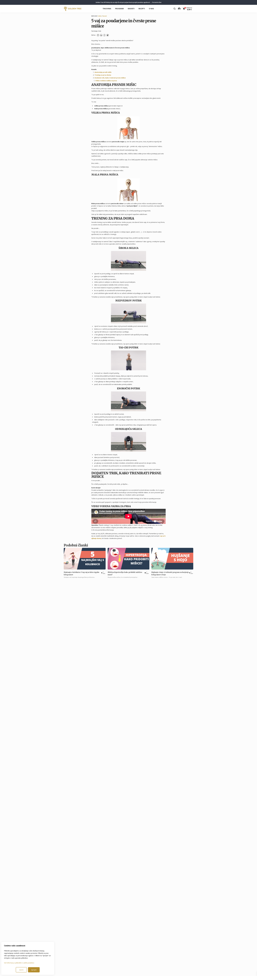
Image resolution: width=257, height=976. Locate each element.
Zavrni (21, 970)
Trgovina (107, 9)
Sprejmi (33, 970)
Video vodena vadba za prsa (106, 81)
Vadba (99, 16)
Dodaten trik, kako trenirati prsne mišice (110, 78)
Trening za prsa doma (103, 75)
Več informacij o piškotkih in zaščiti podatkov (19, 963)
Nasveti (131, 9)
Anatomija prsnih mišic (103, 72)
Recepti (142, 9)
